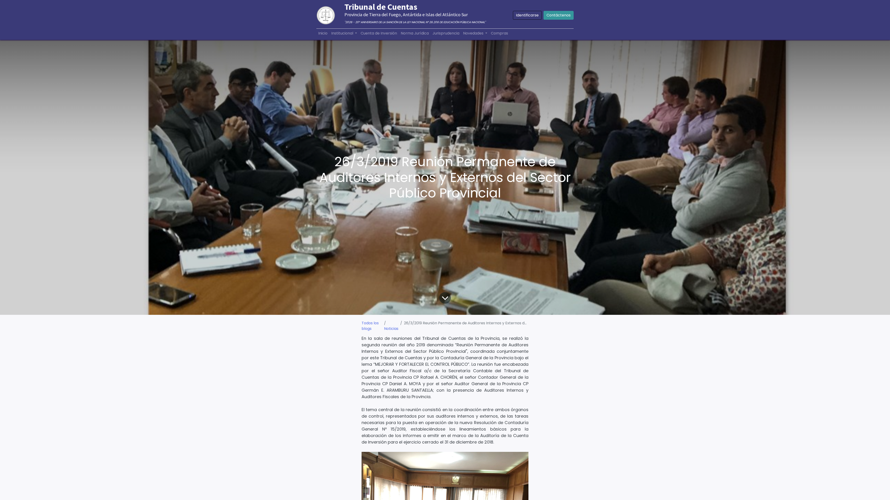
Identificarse (527, 15)
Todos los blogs (370, 325)
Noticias (391, 328)
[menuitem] (322, 33)
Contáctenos (559, 15)
